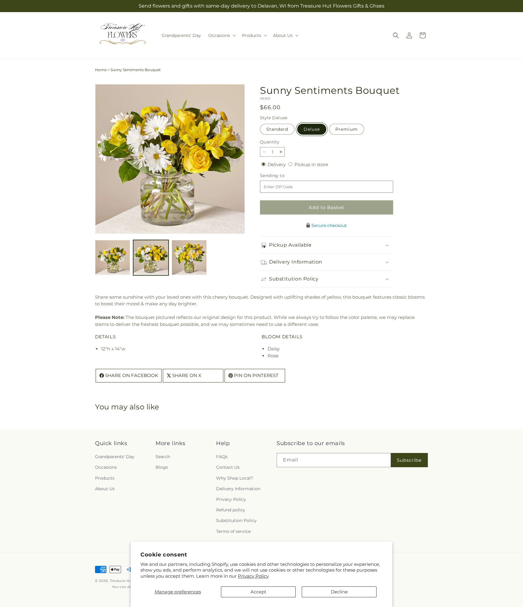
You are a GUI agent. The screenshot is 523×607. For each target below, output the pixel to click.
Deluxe (312, 129)
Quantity (269, 142)
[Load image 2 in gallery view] (150, 257)
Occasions (106, 467)
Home (101, 69)
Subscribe (409, 460)
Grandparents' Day (114, 457)
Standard (277, 129)
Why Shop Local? (234, 478)
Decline (339, 592)
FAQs (222, 457)
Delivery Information (238, 488)
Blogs (162, 467)
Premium (346, 129)
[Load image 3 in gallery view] (189, 257)
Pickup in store (311, 164)
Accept (258, 592)
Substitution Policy (236, 520)
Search (163, 457)
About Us (105, 488)
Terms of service (233, 531)
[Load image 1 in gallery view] (112, 257)
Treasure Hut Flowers (129, 581)
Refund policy (230, 510)
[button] (221, 35)
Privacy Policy (253, 576)
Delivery (277, 164)
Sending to (281, 175)
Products (104, 478)
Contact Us (228, 467)
